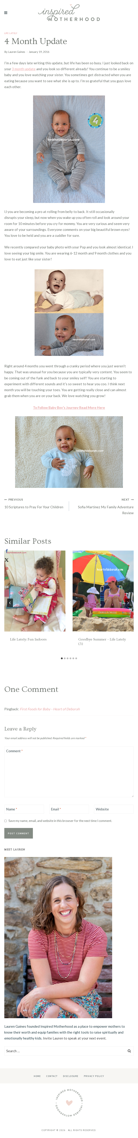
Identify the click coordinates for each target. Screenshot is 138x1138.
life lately (10, 33)
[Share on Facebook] (6, 551)
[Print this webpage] (6, 586)
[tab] (62, 658)
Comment (14, 751)
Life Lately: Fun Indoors (28, 639)
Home (37, 1075)
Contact (52, 1075)
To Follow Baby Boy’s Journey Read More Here (69, 407)
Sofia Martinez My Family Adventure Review (106, 506)
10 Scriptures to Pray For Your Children (33, 503)
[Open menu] (6, 13)
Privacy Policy (94, 1075)
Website (102, 809)
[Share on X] (6, 560)
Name (11, 809)
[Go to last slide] (10, 603)
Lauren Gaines (16, 51)
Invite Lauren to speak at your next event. (74, 1038)
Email (56, 809)
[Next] (128, 603)
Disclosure (71, 1075)
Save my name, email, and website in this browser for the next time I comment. (60, 821)
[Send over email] (6, 577)
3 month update (24, 69)
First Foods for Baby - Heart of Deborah (50, 709)
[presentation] (34, 591)
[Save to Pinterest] (6, 569)
